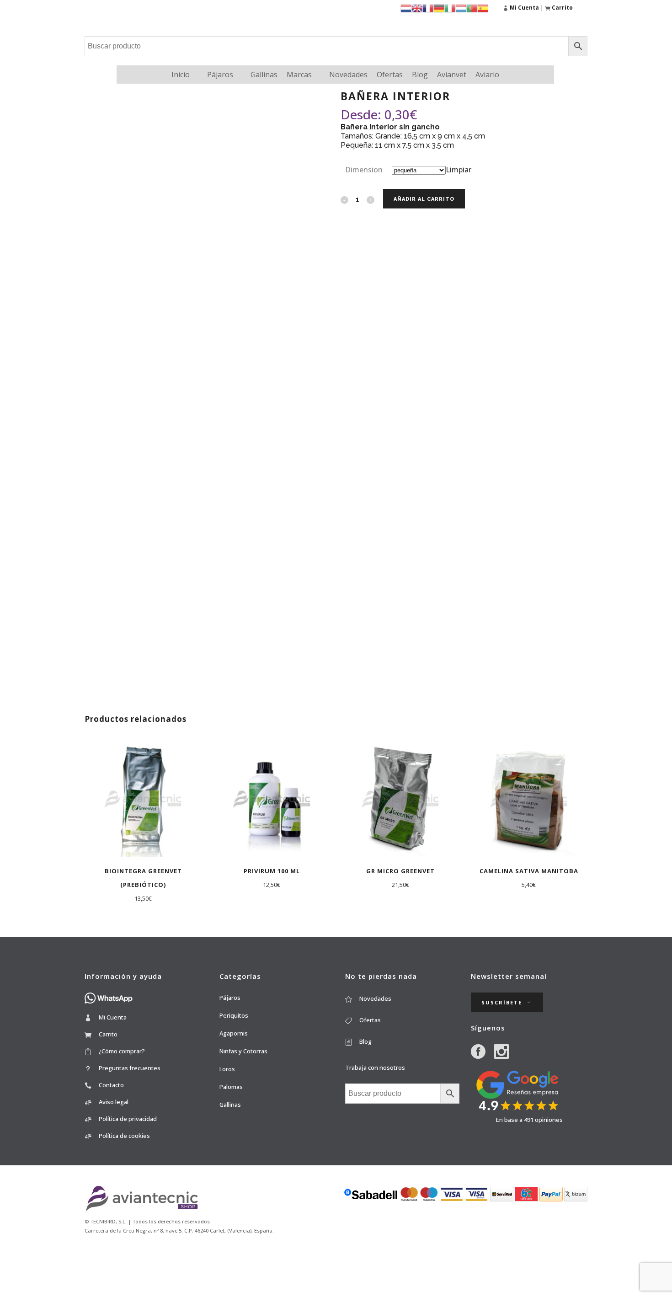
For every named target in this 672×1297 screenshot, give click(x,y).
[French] (427, 7)
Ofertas (390, 74)
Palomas (231, 1087)
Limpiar (458, 170)
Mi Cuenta (113, 1017)
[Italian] (449, 7)
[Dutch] (405, 7)
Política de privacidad (128, 1119)
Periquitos (233, 1015)
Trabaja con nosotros (375, 1067)
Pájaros (220, 74)
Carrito (108, 1034)
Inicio (180, 74)
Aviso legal (113, 1102)
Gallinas (264, 74)
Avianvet (451, 74)
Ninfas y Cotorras (243, 1051)
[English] (416, 7)
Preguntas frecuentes (129, 1068)
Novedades (348, 74)
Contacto (111, 1085)
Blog (420, 74)
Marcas (299, 74)
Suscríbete (501, 1002)
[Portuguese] (471, 7)
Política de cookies (124, 1136)
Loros (227, 1069)
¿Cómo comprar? (122, 1051)
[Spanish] (482, 7)
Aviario (487, 74)
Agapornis (233, 1033)
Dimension (364, 170)
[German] (438, 7)
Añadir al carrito (424, 199)
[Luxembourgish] (460, 7)
